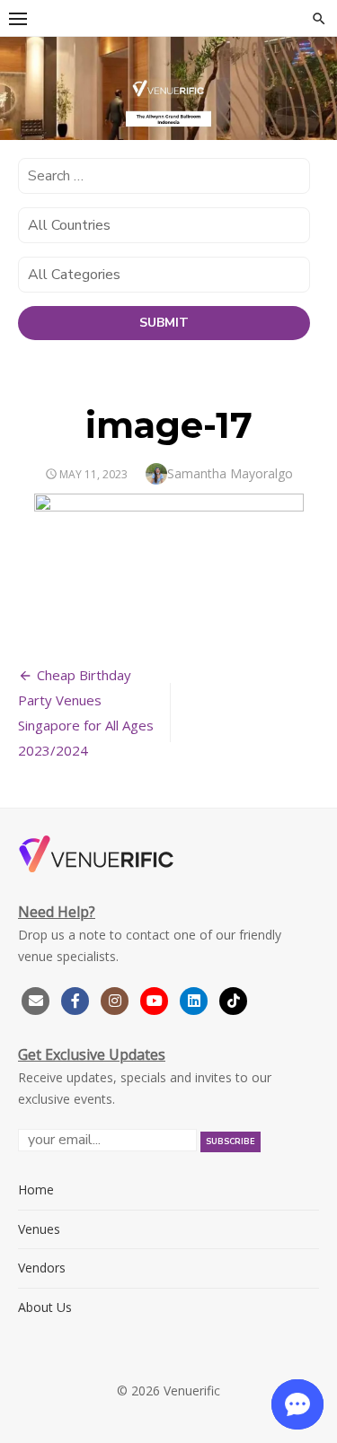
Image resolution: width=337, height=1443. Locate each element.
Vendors (42, 1267)
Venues (39, 1228)
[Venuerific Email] (36, 998)
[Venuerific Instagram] (117, 998)
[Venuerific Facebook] (75, 998)
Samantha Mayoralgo (230, 473)
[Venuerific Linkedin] (196, 998)
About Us (45, 1307)
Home (36, 1189)
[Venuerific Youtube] (156, 998)
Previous (22, 94)
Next (314, 94)
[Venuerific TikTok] (234, 998)
